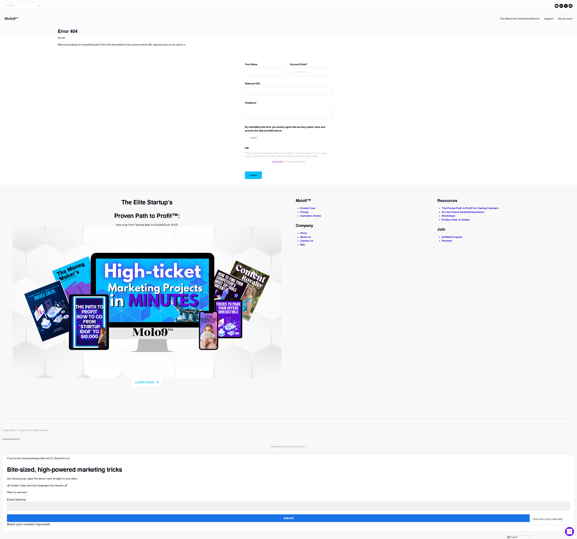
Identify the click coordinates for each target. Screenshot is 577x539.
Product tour (308, 208)
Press (303, 233)
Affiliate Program (452, 236)
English (513, 537)
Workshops (448, 215)
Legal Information (11, 438)
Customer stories (310, 215)
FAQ (302, 244)
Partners (447, 240)
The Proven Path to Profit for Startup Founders (470, 208)
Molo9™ (11, 18)
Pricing (304, 212)
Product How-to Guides (456, 219)
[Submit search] (39, 5)
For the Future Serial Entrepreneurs (463, 212)
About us (305, 236)
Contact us (306, 240)
